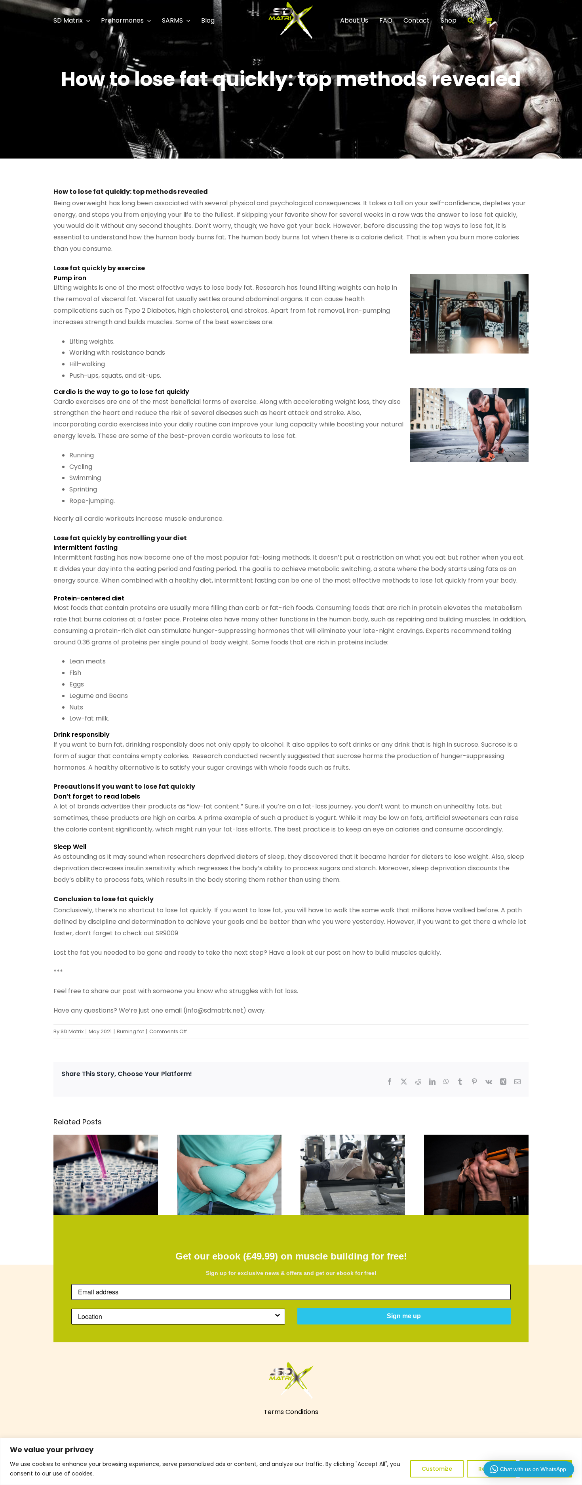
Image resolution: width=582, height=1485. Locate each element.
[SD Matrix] (290, 5)
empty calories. (165, 756)
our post (328, 952)
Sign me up (404, 1316)
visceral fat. (119, 299)
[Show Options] (277, 1316)
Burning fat (130, 1031)
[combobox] (176, 1316)
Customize (437, 1469)
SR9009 (167, 933)
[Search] (476, 20)
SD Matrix (72, 1031)
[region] (291, 1461)
